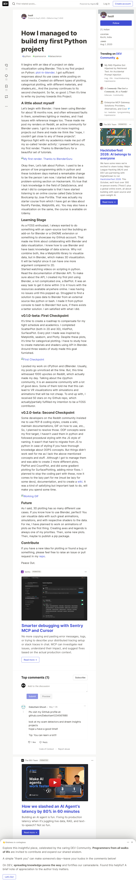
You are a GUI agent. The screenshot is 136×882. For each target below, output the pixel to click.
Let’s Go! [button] (9, 877)
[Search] (13, 3)
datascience (54, 56)
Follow (116, 23)
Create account (123, 3)
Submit (32, 696)
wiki (80, 481)
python (26, 56)
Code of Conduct (46, 749)
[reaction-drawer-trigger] (6, 66)
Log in (106, 3)
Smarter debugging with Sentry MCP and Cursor (52, 628)
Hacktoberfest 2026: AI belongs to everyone (115, 154)
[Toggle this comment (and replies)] (23, 712)
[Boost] (6, 96)
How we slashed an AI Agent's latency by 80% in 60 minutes (51, 809)
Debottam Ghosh (37, 707)
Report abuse (64, 749)
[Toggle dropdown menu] (86, 572)
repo (42, 556)
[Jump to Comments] (6, 77)
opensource (39, 56)
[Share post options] (6, 106)
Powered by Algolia (88, 4)
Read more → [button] (30, 659)
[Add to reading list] (6, 87)
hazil (30, 15)
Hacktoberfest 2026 (110, 179)
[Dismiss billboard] (132, 842)
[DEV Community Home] (5, 3)
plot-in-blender (45, 72)
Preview (46, 696)
